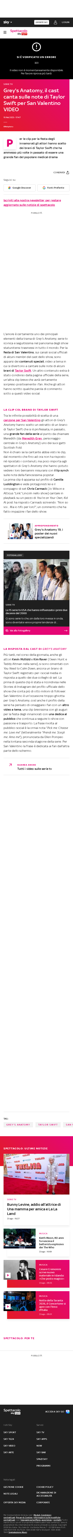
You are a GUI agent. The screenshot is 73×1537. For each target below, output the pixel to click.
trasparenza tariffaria (31, 1520)
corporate (43, 1502)
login (65, 22)
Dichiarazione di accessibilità (46, 1494)
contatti (57, 1520)
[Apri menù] (5, 32)
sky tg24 (9, 1439)
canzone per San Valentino (22, 420)
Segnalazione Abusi (18, 1532)
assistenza (46, 1520)
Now (39, 1445)
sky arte (9, 1452)
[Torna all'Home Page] (19, 32)
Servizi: (40, 1425)
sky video (9, 1445)
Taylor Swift (23, 370)
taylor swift (48, 1124)
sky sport (10, 1432)
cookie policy (45, 1487)
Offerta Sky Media (15, 1502)
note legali (11, 1493)
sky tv (40, 1432)
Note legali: (9, 1479)
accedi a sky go (54, 1411)
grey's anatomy (18, 1124)
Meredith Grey (32, 438)
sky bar (41, 1452)
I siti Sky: (8, 1425)
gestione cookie (13, 1487)
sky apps (41, 1439)
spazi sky (41, 1459)
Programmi (43, 1465)
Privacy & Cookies (24, 1517)
